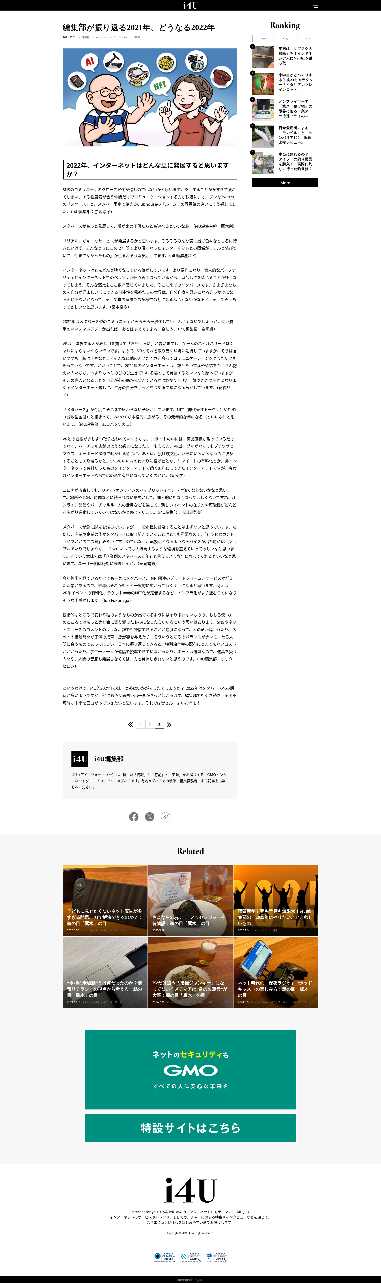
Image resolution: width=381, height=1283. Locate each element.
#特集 (137, 37)
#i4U (106, 37)
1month (307, 38)
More (285, 182)
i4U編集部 (84, 37)
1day (263, 38)
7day (285, 38)
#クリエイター (301, 1002)
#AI (83, 930)
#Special (96, 37)
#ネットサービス (218, 1002)
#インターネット (121, 37)
